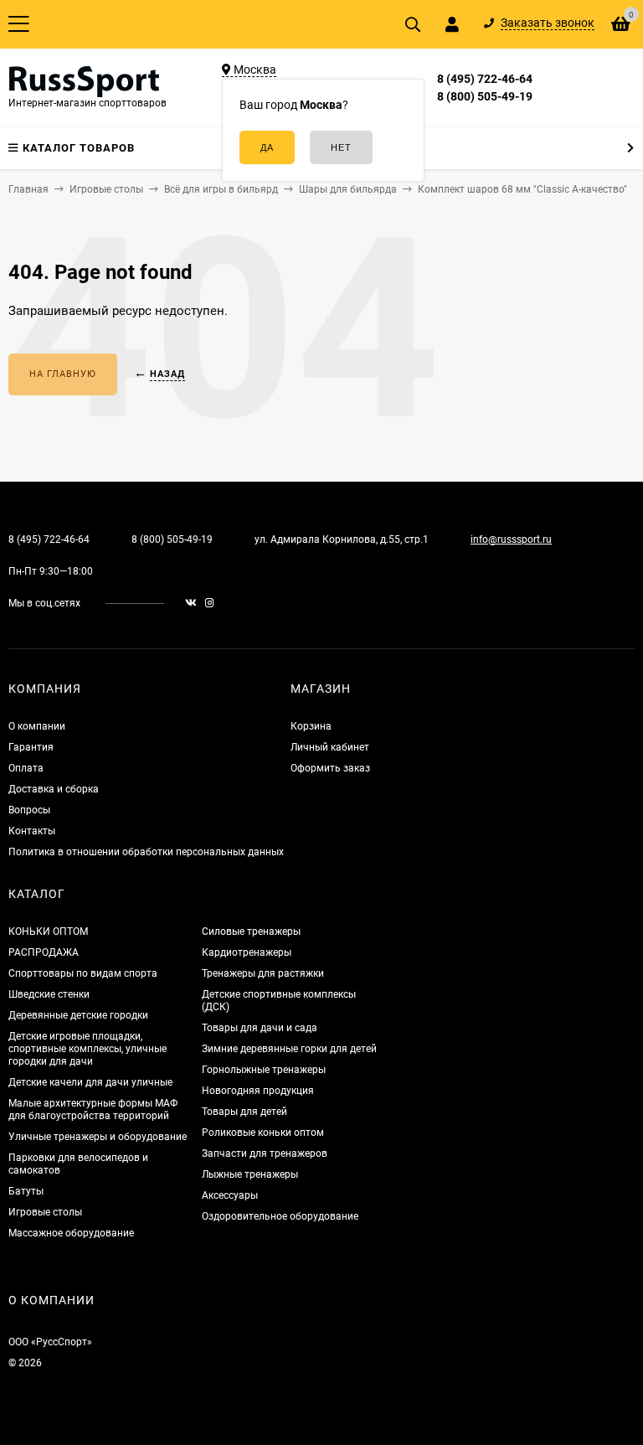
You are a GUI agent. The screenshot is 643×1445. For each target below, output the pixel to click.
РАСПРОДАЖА (43, 952)
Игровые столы (45, 1212)
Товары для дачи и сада (259, 1028)
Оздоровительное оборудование (280, 1216)
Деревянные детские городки (78, 1015)
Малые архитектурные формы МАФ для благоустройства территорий (92, 1109)
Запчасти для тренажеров (264, 1153)
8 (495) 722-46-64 (484, 78)
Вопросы (29, 810)
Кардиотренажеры (246, 952)
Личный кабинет (330, 747)
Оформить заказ (330, 768)
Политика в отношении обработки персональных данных (146, 852)
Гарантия (31, 747)
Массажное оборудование (71, 1233)
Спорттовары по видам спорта (82, 973)
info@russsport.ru (511, 539)
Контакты (31, 831)
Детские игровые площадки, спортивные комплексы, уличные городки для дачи (87, 1048)
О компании (36, 726)
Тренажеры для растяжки (263, 973)
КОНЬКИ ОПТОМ (48, 931)
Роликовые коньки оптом (263, 1132)
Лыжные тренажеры (250, 1174)
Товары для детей (244, 1111)
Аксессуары (230, 1195)
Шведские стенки (49, 994)
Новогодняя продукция (258, 1091)
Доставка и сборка (53, 789)
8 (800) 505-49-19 (484, 96)
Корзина (311, 726)
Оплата (26, 768)
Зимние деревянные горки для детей (289, 1049)
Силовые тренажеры (251, 931)
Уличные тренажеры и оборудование (97, 1137)
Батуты (26, 1191)
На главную (62, 374)
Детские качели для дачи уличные (90, 1082)
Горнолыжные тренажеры (264, 1070)
